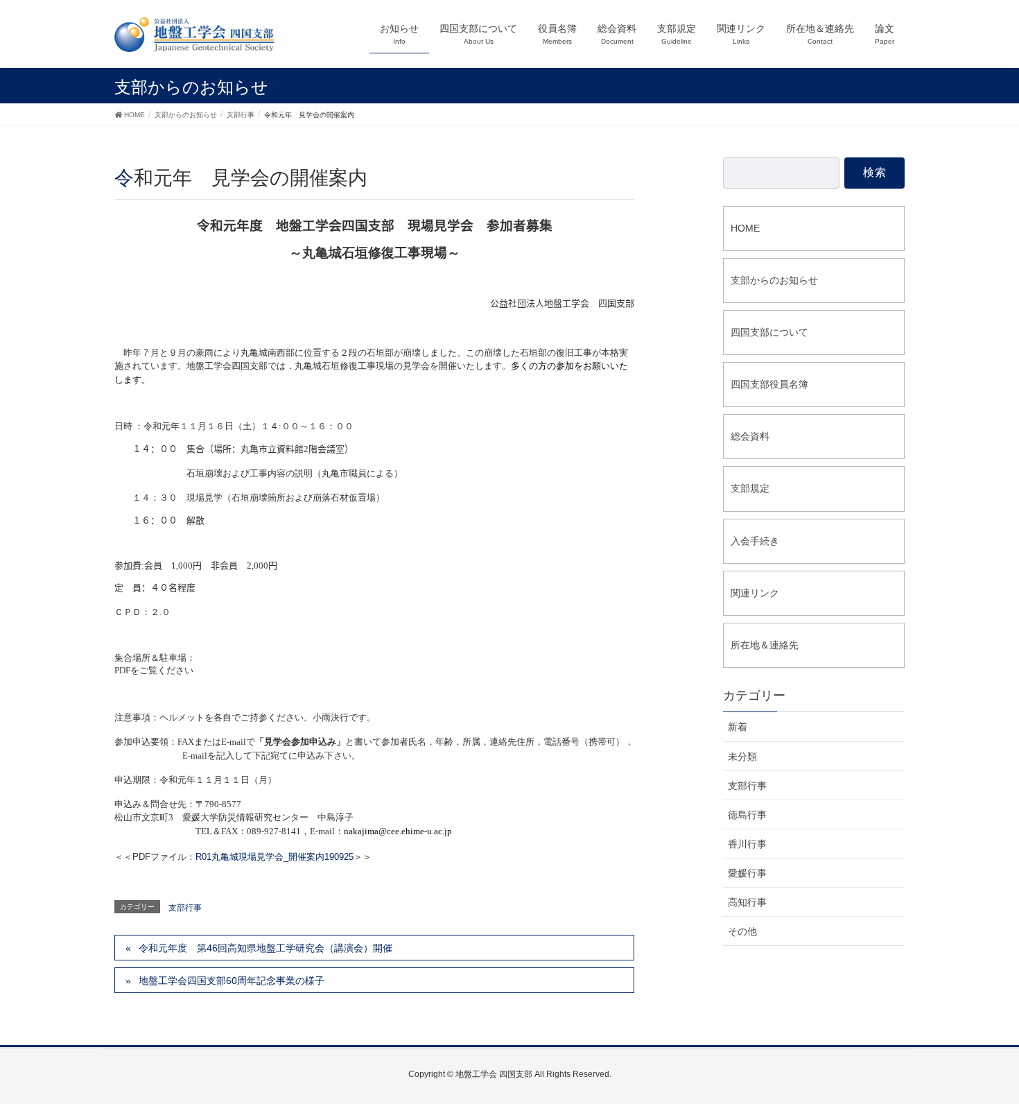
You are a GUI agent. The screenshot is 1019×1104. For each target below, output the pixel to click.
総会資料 (750, 436)
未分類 (742, 756)
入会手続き (755, 540)
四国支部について (769, 332)
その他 (742, 931)
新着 (737, 726)
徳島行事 (747, 814)
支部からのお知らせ (774, 280)
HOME (745, 228)
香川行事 (747, 843)
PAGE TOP (998, 1051)
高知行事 (747, 902)
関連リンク (755, 592)
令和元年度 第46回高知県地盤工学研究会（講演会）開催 (265, 948)
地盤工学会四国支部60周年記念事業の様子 (231, 980)
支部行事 (185, 908)
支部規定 (750, 488)
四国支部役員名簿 (769, 384)
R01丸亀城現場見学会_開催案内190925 (274, 857)
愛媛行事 (747, 873)
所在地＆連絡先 (765, 644)
